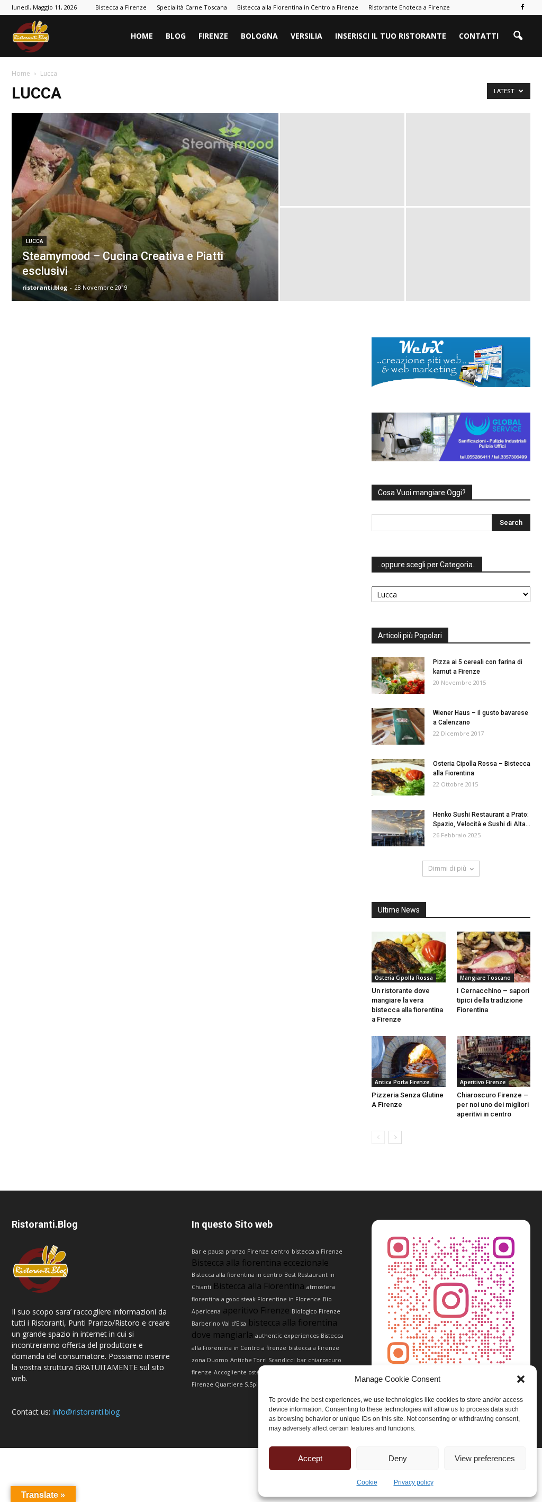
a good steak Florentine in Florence (271, 1299)
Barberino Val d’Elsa (219, 1323)
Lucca (34, 241)
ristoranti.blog (44, 287)
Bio (327, 1299)
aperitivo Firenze (256, 1310)
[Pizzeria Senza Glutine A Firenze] (409, 1061)
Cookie (367, 1482)
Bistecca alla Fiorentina (258, 1286)
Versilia (306, 36)
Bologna (259, 36)
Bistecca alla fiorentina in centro (237, 1275)
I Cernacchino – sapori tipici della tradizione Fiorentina (493, 1000)
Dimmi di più (447, 868)
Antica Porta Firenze (402, 1082)
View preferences (485, 1458)
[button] (521, 1379)
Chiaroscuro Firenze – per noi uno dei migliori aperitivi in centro (493, 1104)
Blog (176, 36)
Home (142, 36)
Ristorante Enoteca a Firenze (409, 7)
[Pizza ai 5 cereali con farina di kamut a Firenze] (398, 675)
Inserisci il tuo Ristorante (390, 36)
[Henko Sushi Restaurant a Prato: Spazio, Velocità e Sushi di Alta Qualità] (398, 828)
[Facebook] (522, 7)
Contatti (479, 36)
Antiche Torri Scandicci (262, 1360)
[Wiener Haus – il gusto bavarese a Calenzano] (398, 726)
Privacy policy (413, 1482)
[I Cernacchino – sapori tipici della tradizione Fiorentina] (494, 957)
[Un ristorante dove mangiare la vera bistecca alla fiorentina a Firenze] (409, 957)
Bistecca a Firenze (121, 7)
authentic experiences (287, 1335)
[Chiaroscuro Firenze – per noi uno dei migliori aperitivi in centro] (494, 1061)
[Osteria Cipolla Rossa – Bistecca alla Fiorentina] (398, 777)
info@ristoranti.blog (86, 1412)
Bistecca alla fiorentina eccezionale (260, 1262)
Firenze (213, 36)
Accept (310, 1458)
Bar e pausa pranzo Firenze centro (241, 1251)
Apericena (206, 1311)
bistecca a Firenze (317, 1251)
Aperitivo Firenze (482, 1082)
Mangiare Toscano (485, 977)
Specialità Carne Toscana (192, 7)
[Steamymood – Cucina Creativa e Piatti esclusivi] (145, 228)
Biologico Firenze (316, 1311)
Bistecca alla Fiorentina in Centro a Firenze (297, 7)
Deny (398, 1458)
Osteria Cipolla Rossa (404, 977)
